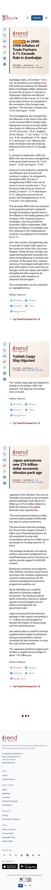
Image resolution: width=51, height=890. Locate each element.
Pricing (5, 815)
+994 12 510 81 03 (9, 760)
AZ (25, 885)
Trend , (43, 79)
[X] (16, 855)
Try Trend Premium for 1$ (26, 319)
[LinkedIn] (33, 855)
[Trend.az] (10, 18)
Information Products (11, 819)
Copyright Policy (8, 837)
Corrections (7, 805)
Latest (4, 775)
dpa (36, 510)
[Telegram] (27, 855)
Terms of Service (8, 829)
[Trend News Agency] (9, 738)
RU (30, 885)
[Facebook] (10, 855)
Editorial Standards (10, 801)
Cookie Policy (7, 841)
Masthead (6, 793)
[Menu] (46, 18)
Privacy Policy (7, 833)
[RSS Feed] (39, 855)
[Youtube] (21, 855)
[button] (4, 29)
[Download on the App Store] (10, 866)
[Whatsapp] (4, 855)
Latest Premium (8, 779)
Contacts (6, 797)
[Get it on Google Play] (28, 866)
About (4, 790)
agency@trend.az (8, 763)
